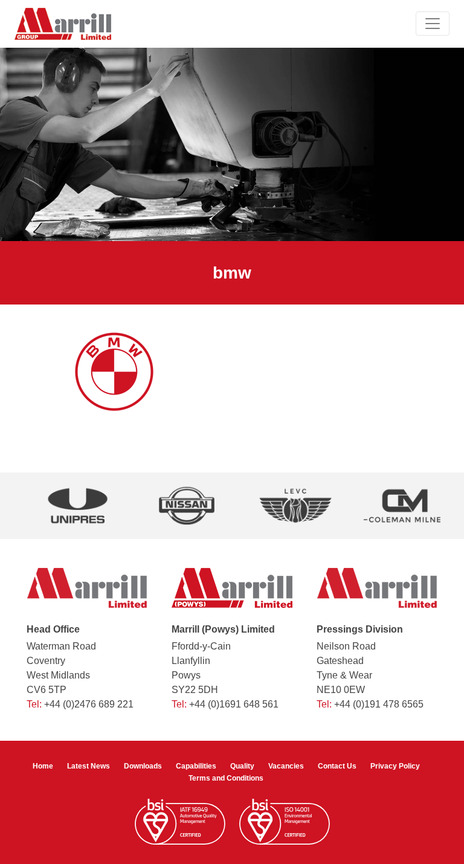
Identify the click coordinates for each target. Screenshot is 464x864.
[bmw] (114, 371)
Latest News (88, 766)
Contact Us (337, 766)
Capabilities (196, 766)
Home (43, 766)
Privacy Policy (395, 766)
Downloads (143, 766)
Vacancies (286, 766)
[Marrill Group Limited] (62, 24)
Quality (242, 766)
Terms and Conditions (225, 778)
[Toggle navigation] (433, 23)
